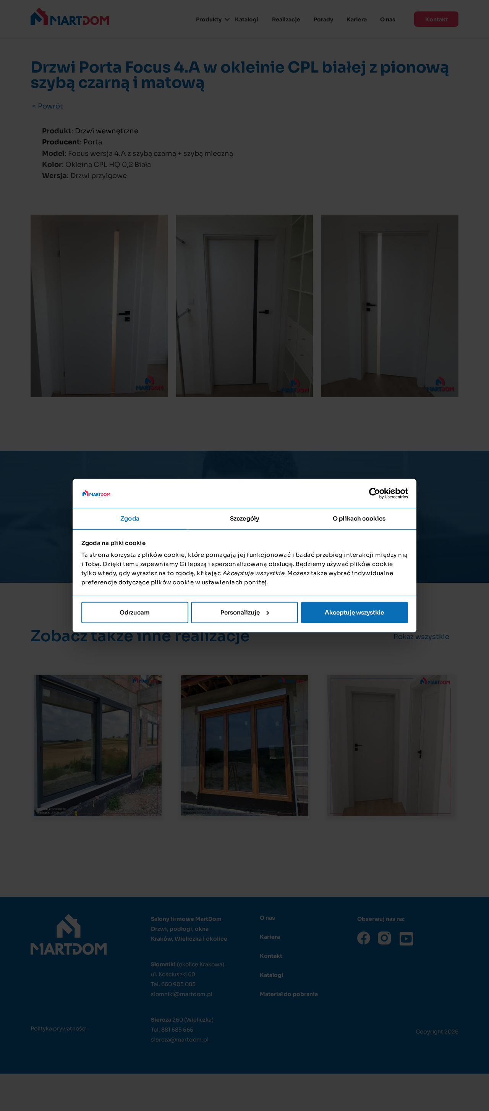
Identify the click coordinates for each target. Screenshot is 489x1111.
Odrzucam (135, 612)
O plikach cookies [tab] (359, 518)
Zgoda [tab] (129, 518)
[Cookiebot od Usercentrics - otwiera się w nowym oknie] (374, 493)
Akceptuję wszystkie (354, 612)
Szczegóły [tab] (244, 518)
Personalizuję (240, 612)
